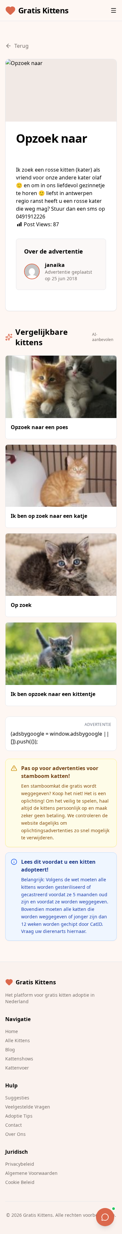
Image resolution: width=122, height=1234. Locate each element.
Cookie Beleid (19, 1182)
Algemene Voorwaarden (31, 1173)
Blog (10, 1049)
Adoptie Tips (19, 1116)
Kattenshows (19, 1059)
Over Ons (15, 1134)
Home (11, 1031)
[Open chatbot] (105, 1217)
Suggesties (17, 1098)
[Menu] (113, 10)
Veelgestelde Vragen (27, 1107)
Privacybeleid (19, 1164)
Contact (13, 1125)
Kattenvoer (17, 1068)
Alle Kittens (17, 1040)
